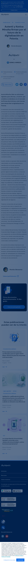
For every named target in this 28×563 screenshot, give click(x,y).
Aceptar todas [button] (20, 560)
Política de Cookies (19, 555)
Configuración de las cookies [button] (9, 560)
